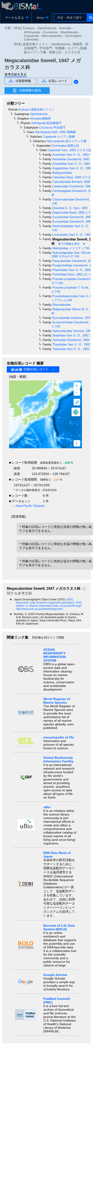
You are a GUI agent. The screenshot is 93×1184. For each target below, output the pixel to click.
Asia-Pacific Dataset (30, 505)
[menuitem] (16, 17)
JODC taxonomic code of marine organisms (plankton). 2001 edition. (49, 602)
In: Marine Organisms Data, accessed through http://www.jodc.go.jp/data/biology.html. (49, 607)
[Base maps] (76, 412)
